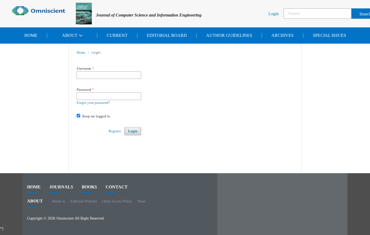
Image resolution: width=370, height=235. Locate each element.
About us (58, 201)
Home (30, 35)
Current (117, 35)
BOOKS (89, 187)
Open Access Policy (117, 201)
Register (115, 131)
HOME (34, 187)
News (141, 201)
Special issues (329, 35)
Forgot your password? (93, 103)
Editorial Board (167, 35)
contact (117, 187)
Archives (282, 35)
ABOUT (35, 201)
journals (61, 187)
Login (273, 13)
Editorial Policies (83, 201)
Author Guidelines (229, 35)
